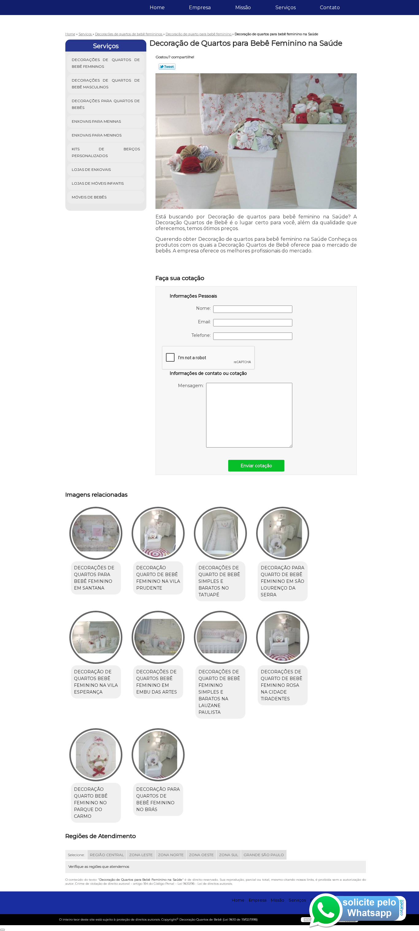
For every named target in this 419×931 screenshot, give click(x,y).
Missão (243, 7)
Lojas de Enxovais (91, 169)
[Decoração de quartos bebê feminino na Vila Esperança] (95, 637)
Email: (205, 322)
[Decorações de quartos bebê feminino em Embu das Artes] (158, 637)
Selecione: (76, 854)
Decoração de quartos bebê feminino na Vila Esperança (96, 682)
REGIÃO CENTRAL (107, 854)
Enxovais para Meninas (96, 121)
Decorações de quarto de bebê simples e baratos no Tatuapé (219, 581)
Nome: (204, 308)
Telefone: (202, 335)
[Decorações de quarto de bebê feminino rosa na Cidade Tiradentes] (282, 637)
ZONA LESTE (141, 854)
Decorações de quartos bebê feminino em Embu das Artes (156, 682)
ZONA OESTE (201, 854)
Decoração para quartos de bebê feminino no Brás (158, 799)
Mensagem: (192, 385)
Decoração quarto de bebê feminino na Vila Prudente (158, 578)
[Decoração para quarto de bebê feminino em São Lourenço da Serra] (282, 533)
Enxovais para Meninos (96, 135)
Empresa (200, 7)
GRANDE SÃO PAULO (264, 854)
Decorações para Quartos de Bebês (106, 104)
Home (157, 7)
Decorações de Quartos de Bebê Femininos (106, 63)
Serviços (285, 7)
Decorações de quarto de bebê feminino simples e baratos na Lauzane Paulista (219, 692)
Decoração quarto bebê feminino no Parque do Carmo (91, 803)
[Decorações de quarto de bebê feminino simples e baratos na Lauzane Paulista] (220, 637)
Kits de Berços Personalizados (106, 152)
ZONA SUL (228, 854)
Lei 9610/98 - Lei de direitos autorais (205, 884)
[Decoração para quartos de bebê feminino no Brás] (158, 754)
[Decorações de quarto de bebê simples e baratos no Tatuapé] (220, 533)
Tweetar (167, 66)
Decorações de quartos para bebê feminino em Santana (94, 578)
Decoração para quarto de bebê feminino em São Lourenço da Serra (282, 581)
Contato (330, 7)
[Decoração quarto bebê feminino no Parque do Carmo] (95, 754)
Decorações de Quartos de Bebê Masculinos (106, 83)
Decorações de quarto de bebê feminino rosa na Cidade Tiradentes (281, 685)
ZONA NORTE (171, 854)
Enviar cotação (256, 465)
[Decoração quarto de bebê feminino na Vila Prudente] (158, 533)
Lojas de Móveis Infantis (98, 183)
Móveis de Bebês (89, 197)
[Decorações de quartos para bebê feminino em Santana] (95, 533)
